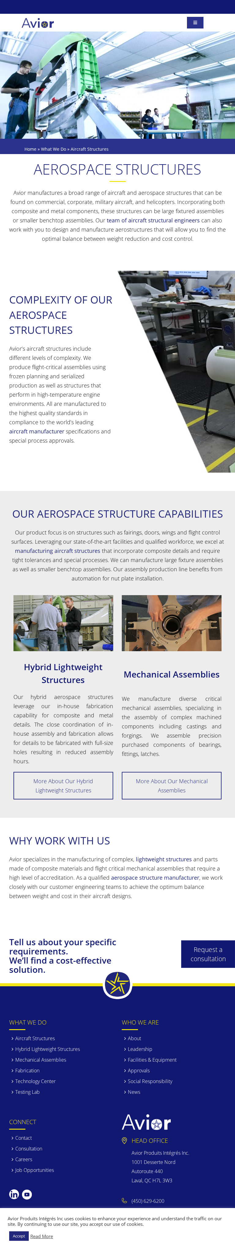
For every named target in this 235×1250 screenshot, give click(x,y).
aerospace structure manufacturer (155, 877)
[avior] (37, 21)
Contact (23, 1138)
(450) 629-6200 (148, 1201)
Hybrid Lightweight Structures (47, 1049)
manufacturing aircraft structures (57, 550)
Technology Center (35, 1081)
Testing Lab (27, 1092)
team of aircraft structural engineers (153, 220)
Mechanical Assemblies (40, 1059)
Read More (41, 1236)
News (134, 1092)
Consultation (28, 1148)
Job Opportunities (34, 1170)
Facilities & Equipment (152, 1059)
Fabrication (27, 1070)
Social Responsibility (150, 1081)
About (134, 1038)
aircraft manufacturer (36, 431)
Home (30, 149)
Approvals (139, 1070)
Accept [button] (19, 1236)
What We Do (53, 149)
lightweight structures (164, 859)
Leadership (140, 1049)
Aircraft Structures (35, 1038)
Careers (23, 1159)
